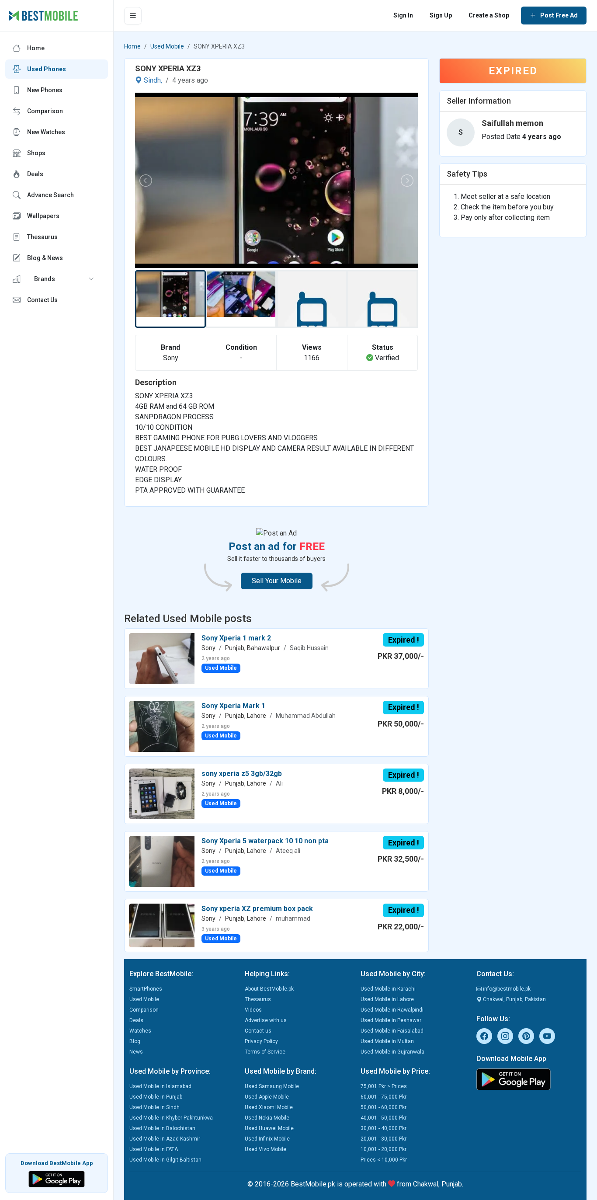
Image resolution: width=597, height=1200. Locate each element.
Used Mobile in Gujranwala (392, 1052)
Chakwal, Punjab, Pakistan (514, 999)
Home (132, 46)
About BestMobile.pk (269, 989)
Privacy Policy (261, 1041)
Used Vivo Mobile (265, 1149)
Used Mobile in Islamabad (160, 1086)
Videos (253, 1010)
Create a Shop (489, 15)
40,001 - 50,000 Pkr (383, 1118)
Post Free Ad (559, 15)
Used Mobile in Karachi (388, 989)
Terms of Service (265, 1052)
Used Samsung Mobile (272, 1086)
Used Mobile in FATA (153, 1149)
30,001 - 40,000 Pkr (383, 1128)
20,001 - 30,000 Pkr (383, 1139)
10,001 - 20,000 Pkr (383, 1149)
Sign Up (441, 15)
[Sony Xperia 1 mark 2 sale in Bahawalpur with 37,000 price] (161, 658)
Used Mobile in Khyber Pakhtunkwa (171, 1118)
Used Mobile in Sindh (154, 1107)
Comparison (144, 1010)
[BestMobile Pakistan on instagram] (505, 1036)
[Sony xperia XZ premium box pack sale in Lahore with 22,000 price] (161, 925)
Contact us (258, 1031)
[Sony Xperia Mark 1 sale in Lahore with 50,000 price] (161, 726)
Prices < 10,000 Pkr (384, 1160)
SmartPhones (145, 989)
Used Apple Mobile (267, 1097)
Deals (136, 1020)
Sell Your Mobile (277, 581)
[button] (56, 279)
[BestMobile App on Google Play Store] (56, 1178)
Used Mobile (167, 46)
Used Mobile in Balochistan (162, 1128)
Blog (134, 1041)
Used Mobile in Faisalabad (392, 1031)
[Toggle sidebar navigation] (133, 15)
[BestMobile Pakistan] (43, 16)
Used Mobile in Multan (387, 1041)
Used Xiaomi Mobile (269, 1107)
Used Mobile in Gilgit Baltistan (165, 1160)
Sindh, (152, 80)
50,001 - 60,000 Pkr (383, 1107)
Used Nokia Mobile (267, 1118)
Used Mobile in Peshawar (391, 1020)
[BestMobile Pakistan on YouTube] (547, 1036)
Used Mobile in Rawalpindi (392, 1010)
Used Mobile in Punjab (155, 1097)
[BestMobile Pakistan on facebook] (484, 1036)
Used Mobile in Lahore (387, 999)
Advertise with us (266, 1020)
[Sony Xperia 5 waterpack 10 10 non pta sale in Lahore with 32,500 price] (161, 861)
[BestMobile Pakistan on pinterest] (526, 1036)
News (136, 1052)
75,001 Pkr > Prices (384, 1086)
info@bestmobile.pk (506, 989)
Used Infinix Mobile (267, 1139)
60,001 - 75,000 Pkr (383, 1097)
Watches (140, 1031)
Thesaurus (258, 999)
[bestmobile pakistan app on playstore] (529, 1079)
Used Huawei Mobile (269, 1128)
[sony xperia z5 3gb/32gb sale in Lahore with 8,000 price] (161, 793)
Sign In (403, 15)
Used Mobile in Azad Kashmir (164, 1139)
